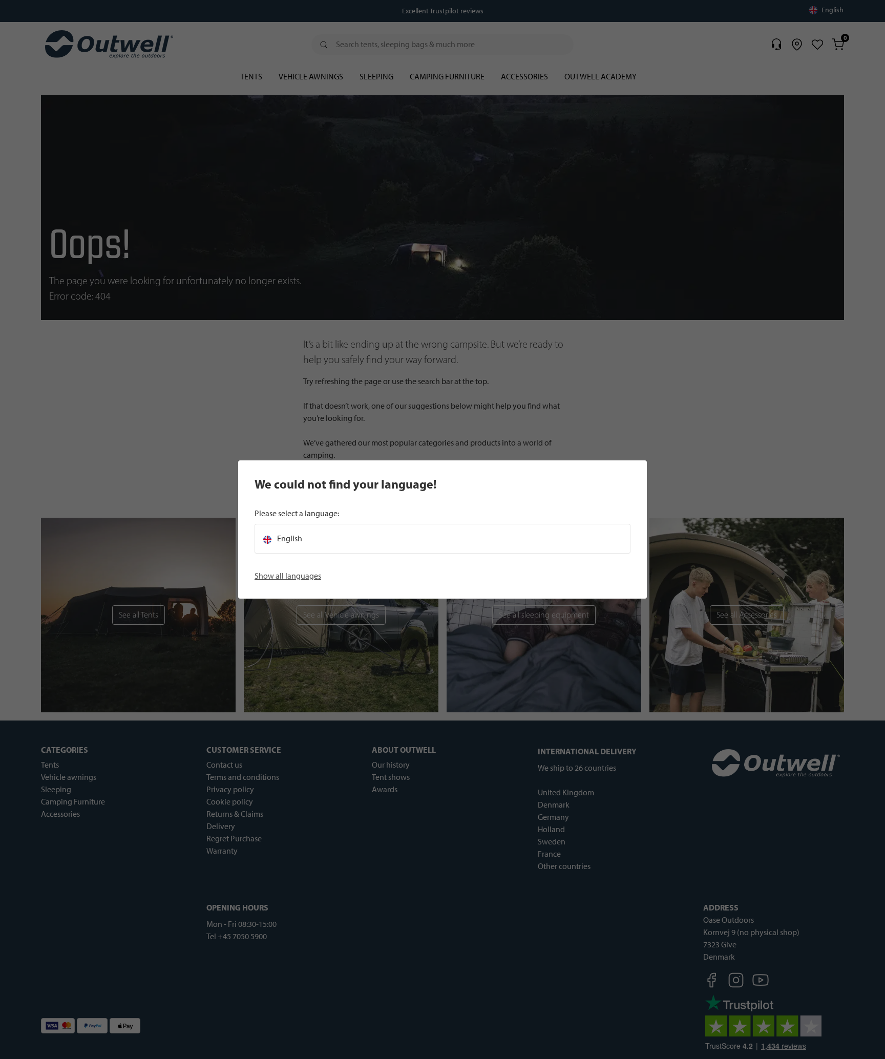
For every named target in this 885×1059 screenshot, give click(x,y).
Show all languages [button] (288, 576)
